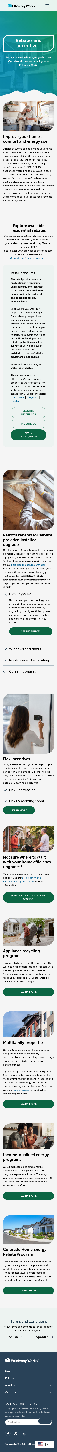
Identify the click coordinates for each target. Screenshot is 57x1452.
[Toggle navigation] (47, 6)
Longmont (32, 397)
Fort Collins (17, 397)
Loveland (16, 401)
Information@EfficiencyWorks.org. (28, 258)
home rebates (21, 1089)
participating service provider (28, 564)
